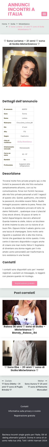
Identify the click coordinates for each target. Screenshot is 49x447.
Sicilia (19, 141)
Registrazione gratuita (24, 283)
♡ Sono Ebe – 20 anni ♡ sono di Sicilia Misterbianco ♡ (24, 368)
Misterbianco (27, 141)
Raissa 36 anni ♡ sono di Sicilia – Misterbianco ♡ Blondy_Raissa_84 (24, 329)
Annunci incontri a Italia (21, 9)
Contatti (24, 406)
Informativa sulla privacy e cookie (24, 411)
